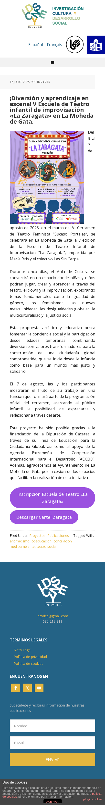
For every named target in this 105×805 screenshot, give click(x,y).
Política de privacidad (30, 656)
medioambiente (22, 546)
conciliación (62, 541)
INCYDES (52, 15)
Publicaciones (58, 535)
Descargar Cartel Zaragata (44, 517)
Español (35, 44)
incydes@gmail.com (52, 616)
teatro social (46, 546)
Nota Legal (22, 650)
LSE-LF (85, 45)
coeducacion (42, 541)
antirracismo (20, 541)
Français (54, 44)
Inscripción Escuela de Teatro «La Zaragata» (52, 497)
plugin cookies (93, 799)
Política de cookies (28, 663)
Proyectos (37, 535)
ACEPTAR (52, 801)
